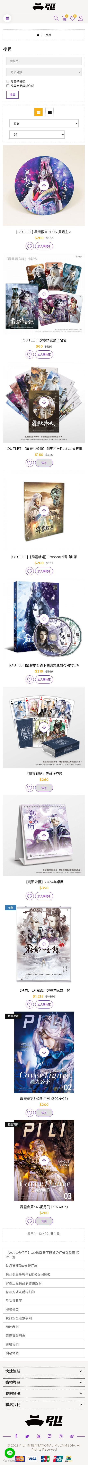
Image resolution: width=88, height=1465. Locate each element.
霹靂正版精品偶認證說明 (24, 1283)
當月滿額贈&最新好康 (21, 1266)
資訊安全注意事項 (19, 1318)
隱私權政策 (14, 1301)
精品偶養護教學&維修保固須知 (28, 1274)
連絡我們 (12, 1344)
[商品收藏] (30, 246)
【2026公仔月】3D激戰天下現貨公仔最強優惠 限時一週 (43, 1255)
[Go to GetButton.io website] (9, 1461)
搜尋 (48, 35)
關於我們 (12, 1327)
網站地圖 (12, 1353)
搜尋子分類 (17, 81)
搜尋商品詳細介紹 (22, 86)
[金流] (44, 1458)
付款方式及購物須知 (20, 1292)
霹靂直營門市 (15, 1336)
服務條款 (12, 1309)
